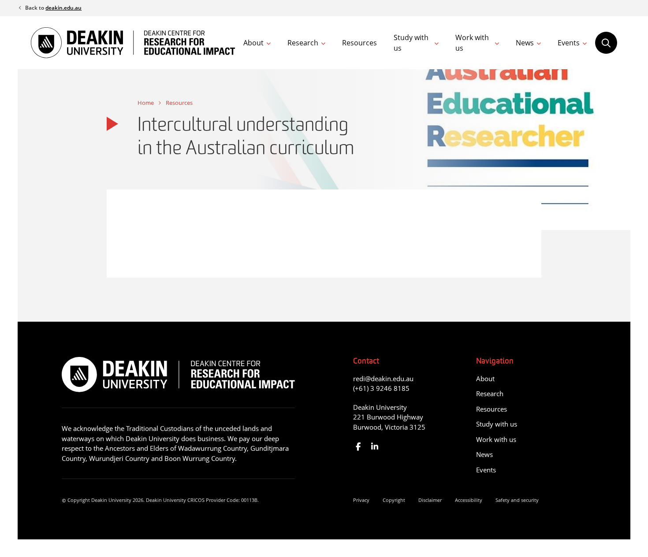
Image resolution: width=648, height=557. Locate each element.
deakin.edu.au (63, 7)
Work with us (472, 43)
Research (302, 43)
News (525, 43)
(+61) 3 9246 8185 (381, 388)
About (253, 43)
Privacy (361, 500)
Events (569, 43)
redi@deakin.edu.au (383, 378)
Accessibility (468, 500)
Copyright (394, 500)
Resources (359, 43)
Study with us (411, 43)
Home (146, 103)
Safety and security (517, 500)
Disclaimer (430, 500)
